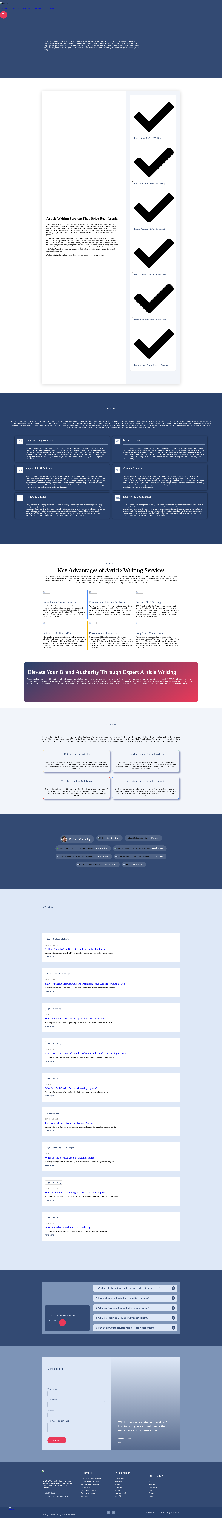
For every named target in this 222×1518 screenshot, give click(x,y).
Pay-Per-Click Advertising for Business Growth (69, 1122)
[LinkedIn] (113, 1512)
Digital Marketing (54, 1009)
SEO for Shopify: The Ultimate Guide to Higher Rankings (75, 948)
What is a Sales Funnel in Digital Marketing (68, 1227)
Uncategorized (53, 1113)
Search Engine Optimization (58, 939)
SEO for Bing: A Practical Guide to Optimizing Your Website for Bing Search (85, 983)
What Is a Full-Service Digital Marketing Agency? (71, 1088)
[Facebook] (108, 1512)
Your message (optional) (58, 1421)
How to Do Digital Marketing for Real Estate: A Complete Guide (78, 1192)
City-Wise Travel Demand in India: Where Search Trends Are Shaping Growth (85, 1053)
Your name (52, 1389)
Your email (52, 1399)
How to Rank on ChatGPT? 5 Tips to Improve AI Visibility (75, 1018)
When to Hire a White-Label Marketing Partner (69, 1157)
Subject (50, 1410)
